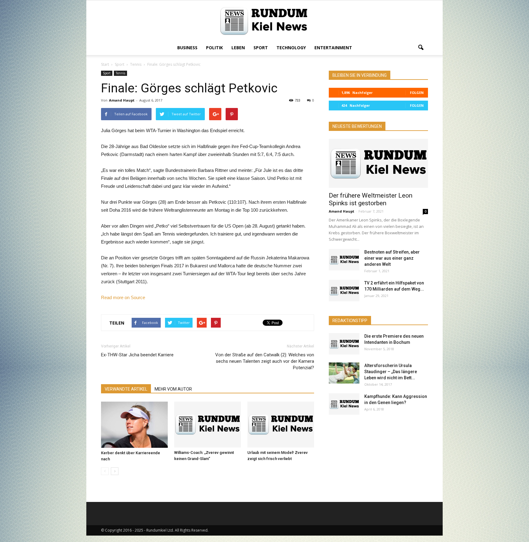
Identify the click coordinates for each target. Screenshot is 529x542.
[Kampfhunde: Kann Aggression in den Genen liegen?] (344, 404)
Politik (214, 47)
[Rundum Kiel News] (264, 21)
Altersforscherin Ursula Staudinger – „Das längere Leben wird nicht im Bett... (390, 371)
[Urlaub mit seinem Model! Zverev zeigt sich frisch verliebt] (280, 424)
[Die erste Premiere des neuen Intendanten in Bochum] (344, 344)
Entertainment (333, 47)
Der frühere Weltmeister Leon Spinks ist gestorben (370, 199)
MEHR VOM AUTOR (173, 389)
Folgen (417, 92)
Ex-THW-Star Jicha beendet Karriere (137, 355)
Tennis (120, 73)
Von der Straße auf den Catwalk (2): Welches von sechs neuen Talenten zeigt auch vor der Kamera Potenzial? (264, 361)
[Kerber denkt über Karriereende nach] (134, 425)
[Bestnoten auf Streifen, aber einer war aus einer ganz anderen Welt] (344, 259)
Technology (291, 47)
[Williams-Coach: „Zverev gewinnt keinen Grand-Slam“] (207, 424)
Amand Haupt (121, 100)
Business (187, 47)
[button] (420, 47)
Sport (260, 47)
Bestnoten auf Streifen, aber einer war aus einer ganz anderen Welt (392, 258)
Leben (238, 47)
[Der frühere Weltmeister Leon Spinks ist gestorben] (378, 163)
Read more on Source (123, 297)
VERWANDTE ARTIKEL (126, 389)
